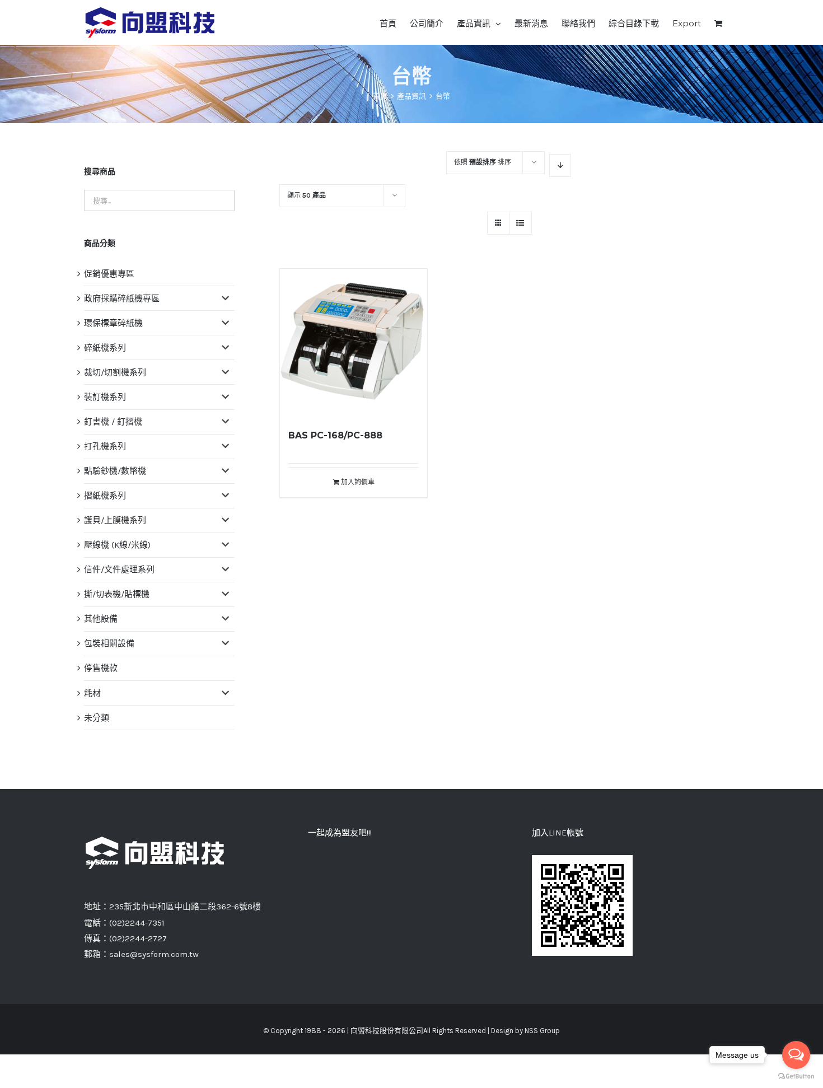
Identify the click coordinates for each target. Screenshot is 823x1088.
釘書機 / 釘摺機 (113, 422)
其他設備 (101, 619)
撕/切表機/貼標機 (116, 594)
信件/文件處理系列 (119, 569)
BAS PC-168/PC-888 (335, 435)
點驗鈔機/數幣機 (115, 471)
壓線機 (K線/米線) (117, 545)
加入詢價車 (358, 482)
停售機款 (101, 668)
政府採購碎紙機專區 (122, 298)
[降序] (560, 165)
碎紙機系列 (105, 348)
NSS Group (542, 1030)
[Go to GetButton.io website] (796, 1076)
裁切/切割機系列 (115, 372)
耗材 (92, 693)
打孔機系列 (105, 446)
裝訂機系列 (105, 397)
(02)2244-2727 (138, 938)
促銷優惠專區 (109, 274)
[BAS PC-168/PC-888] (353, 342)
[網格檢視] (520, 223)
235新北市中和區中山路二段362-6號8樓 (185, 907)
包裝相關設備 (109, 643)
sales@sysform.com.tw (154, 954)
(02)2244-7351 (137, 923)
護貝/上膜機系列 (115, 520)
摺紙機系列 (105, 496)
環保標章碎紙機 (113, 323)
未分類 (96, 718)
